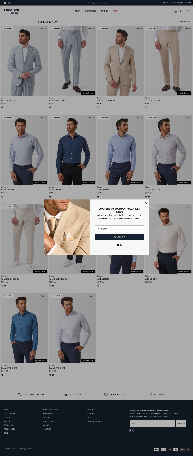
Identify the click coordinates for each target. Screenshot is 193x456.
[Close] (146, 203)
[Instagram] (121, 245)
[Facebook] (118, 245)
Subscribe (119, 237)
